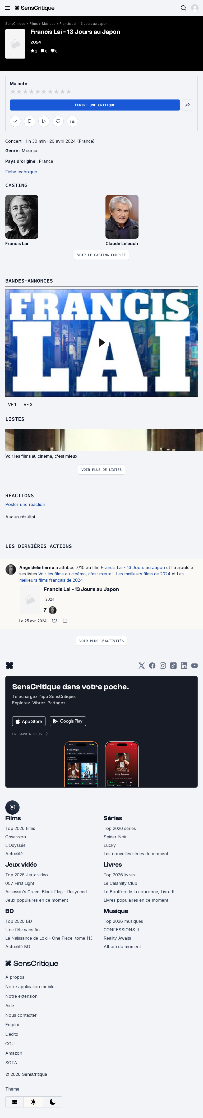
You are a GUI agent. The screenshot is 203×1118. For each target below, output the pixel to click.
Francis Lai (16, 243)
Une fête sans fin (22, 929)
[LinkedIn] (184, 667)
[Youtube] (194, 667)
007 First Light (19, 883)
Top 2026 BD (18, 921)
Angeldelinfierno (36, 567)
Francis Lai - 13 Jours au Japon (83, 24)
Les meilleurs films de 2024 (143, 573)
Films (34, 24)
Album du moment (122, 946)
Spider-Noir (115, 836)
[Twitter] (142, 667)
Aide (9, 1005)
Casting (16, 185)
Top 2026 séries (120, 828)
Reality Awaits (117, 938)
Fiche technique (21, 171)
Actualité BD (17, 946)
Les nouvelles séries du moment (136, 853)
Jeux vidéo (21, 864)
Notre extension (21, 996)
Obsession (15, 836)
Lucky (110, 845)
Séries (113, 818)
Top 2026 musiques (123, 921)
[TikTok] (173, 667)
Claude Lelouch (121, 243)
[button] (195, 8)
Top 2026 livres (119, 874)
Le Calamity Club (120, 883)
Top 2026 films (20, 828)
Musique (49, 24)
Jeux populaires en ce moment (36, 900)
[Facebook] (152, 667)
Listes (14, 418)
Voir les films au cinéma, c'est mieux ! (75, 573)
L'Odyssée (15, 845)
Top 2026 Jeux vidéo (26, 874)
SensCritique (15, 24)
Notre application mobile (29, 986)
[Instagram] (163, 667)
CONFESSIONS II (121, 929)
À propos (14, 977)
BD (9, 911)
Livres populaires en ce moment (136, 900)
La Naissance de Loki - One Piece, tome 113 (49, 938)
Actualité (14, 853)
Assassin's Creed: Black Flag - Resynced (46, 891)
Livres (113, 864)
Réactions (19, 495)
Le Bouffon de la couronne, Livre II (139, 891)
